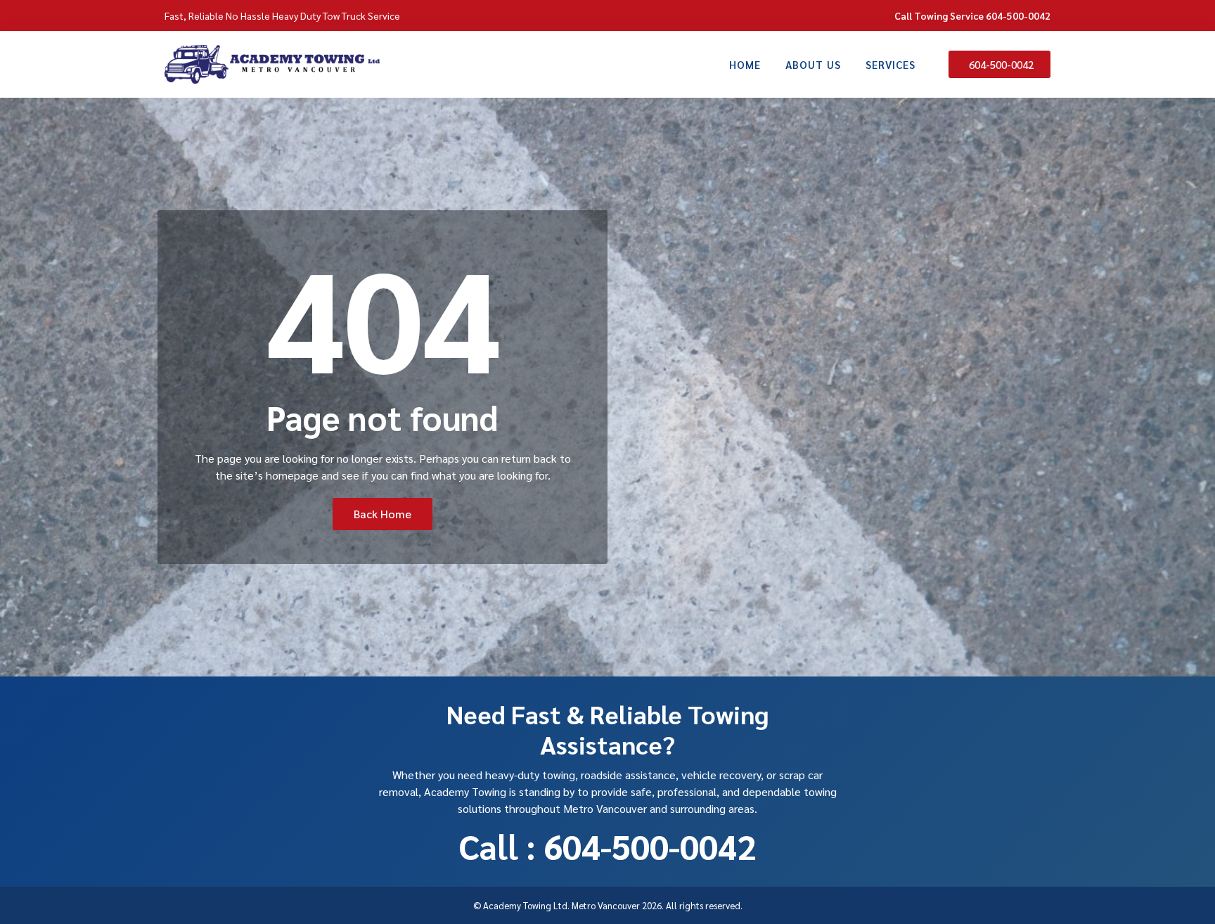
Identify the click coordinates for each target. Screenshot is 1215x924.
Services (890, 64)
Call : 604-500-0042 (607, 846)
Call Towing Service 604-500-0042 (972, 15)
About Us (813, 64)
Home (745, 64)
